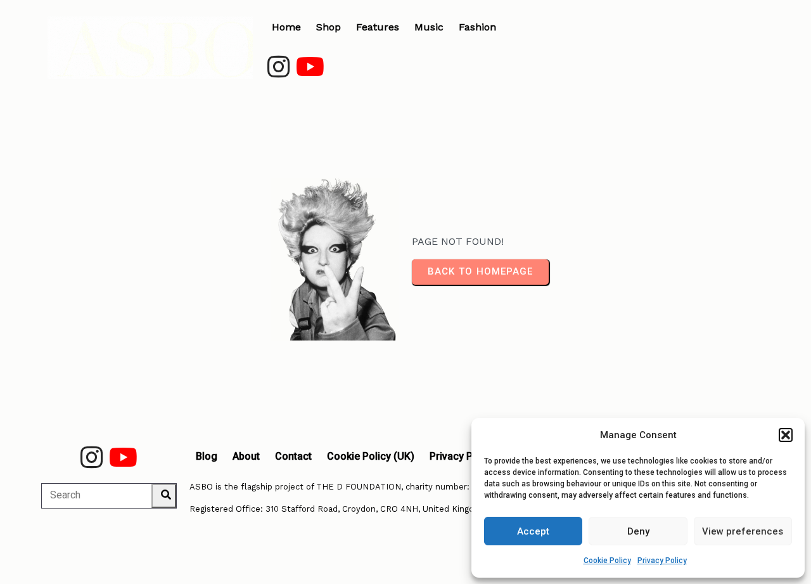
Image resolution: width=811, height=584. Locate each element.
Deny (638, 531)
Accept (533, 531)
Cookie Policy (607, 560)
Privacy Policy (662, 560)
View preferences (742, 531)
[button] (785, 435)
